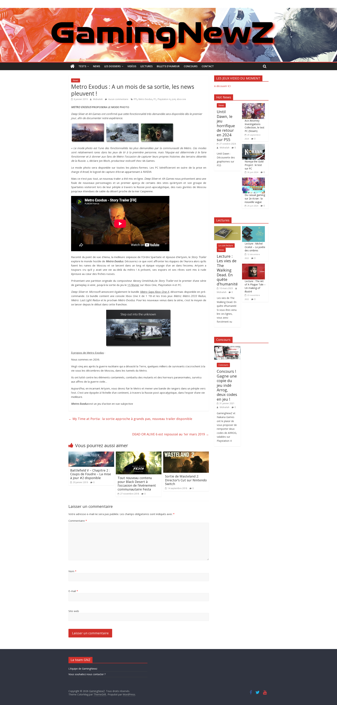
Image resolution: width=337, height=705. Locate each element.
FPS (135, 99)
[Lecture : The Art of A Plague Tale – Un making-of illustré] (253, 265)
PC (155, 99)
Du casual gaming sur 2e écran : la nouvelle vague (255, 198)
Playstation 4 (164, 99)
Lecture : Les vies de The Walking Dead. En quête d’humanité (227, 269)
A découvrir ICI (222, 86)
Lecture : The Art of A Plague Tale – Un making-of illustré (255, 286)
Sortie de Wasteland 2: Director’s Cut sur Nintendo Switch (186, 480)
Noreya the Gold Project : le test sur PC (254, 165)
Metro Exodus (145, 99)
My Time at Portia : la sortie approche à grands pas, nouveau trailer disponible (130, 419)
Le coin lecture (226, 245)
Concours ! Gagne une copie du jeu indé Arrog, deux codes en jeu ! (227, 385)
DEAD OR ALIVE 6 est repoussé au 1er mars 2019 (170, 434)
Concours (190, 66)
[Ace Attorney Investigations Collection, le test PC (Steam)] (253, 105)
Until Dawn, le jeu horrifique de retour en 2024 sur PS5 (226, 125)
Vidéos (131, 66)
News (96, 66)
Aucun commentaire (118, 99)
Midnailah (98, 99)
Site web (73, 611)
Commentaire (77, 520)
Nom (72, 571)
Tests (82, 66)
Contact (208, 66)
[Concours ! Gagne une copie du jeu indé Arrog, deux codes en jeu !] (227, 347)
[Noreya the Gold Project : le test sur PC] (253, 146)
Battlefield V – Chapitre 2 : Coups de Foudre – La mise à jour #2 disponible (90, 474)
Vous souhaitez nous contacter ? (86, 674)
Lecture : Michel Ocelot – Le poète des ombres (255, 247)
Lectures (146, 66)
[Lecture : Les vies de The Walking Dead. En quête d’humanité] (227, 228)
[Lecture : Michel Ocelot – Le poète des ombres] (253, 228)
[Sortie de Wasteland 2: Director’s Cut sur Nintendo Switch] (186, 454)
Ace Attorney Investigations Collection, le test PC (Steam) (254, 126)
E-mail (73, 591)
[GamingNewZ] (168, 10)
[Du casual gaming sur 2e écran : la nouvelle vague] (253, 179)
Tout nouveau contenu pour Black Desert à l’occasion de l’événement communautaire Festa (137, 483)
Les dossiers (112, 66)
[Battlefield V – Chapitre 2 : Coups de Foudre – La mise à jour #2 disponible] (91, 454)
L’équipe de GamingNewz (82, 668)
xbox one (181, 99)
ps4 (173, 99)
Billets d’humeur (168, 66)
